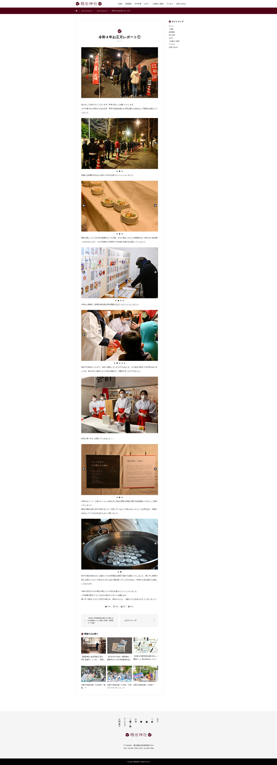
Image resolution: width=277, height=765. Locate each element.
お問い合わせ (181, 4)
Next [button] (155, 334)
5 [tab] (124, 363)
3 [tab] (122, 171)
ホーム (171, 26)
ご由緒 (119, 4)
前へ (84, 143)
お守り (146, 4)
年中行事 (138, 4)
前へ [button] (84, 334)
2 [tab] (119, 171)
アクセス (170, 4)
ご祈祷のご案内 (157, 4)
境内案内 (128, 4)
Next (155, 143)
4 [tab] (123, 300)
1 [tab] (117, 171)
